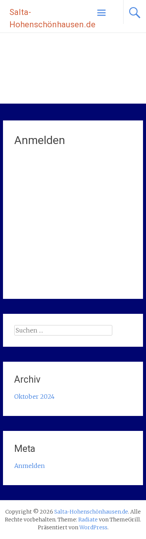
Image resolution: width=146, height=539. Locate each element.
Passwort (27, 195)
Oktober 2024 (34, 396)
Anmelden (29, 465)
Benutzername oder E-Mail (52, 163)
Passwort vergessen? (73, 272)
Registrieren (103, 250)
